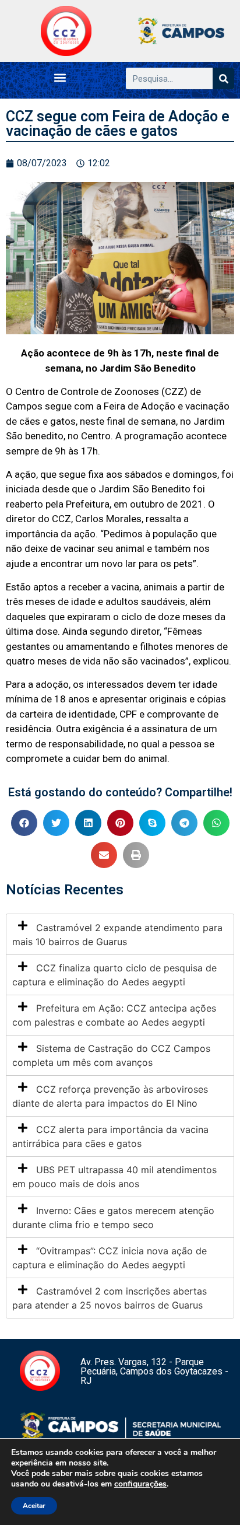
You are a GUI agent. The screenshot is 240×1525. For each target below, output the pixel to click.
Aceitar (34, 1505)
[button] (60, 77)
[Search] (223, 78)
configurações (140, 1484)
